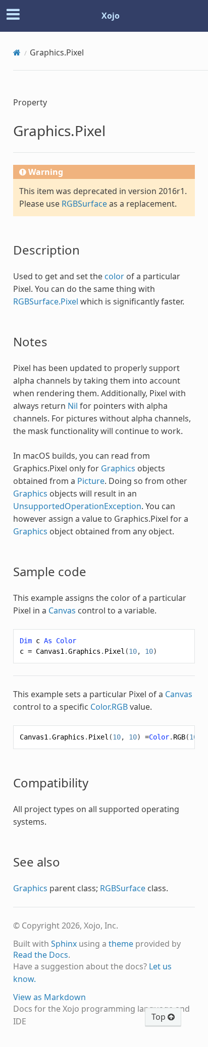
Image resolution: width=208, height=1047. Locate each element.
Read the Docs (40, 954)
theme (121, 943)
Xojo (110, 15)
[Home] (17, 52)
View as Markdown (49, 997)
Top (159, 1016)
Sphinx (64, 943)
